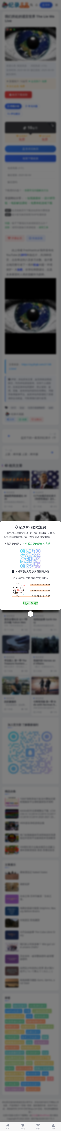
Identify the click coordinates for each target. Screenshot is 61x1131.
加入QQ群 (30, 603)
